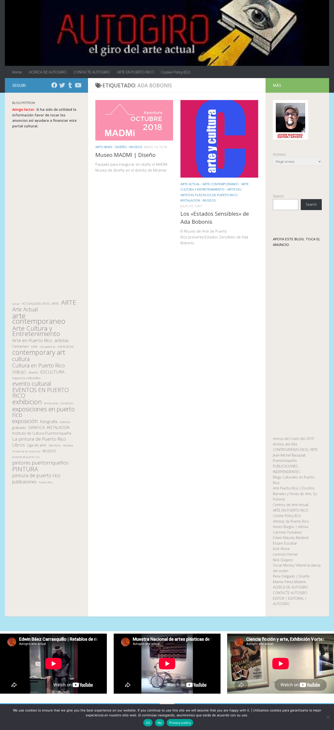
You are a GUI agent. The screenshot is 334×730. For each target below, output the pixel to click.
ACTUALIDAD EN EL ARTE (40, 303)
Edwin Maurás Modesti (291, 537)
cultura (21, 359)
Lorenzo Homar (285, 554)
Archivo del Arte (285, 444)
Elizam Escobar (285, 543)
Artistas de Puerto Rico (291, 521)
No (159, 723)
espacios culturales (26, 378)
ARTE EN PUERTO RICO (135, 72)
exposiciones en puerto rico (43, 411)
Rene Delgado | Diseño (291, 576)
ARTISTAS (234, 189)
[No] (327, 717)
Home (17, 72)
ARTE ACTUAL (190, 184)
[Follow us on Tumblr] (70, 85)
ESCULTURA (52, 372)
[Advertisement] (46, 214)
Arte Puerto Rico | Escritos (293, 488)
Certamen (20, 346)
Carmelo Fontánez (287, 532)
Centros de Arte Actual (290, 504)
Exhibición (66, 403)
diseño (33, 372)
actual (16, 303)
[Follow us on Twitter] (62, 85)
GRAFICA (36, 427)
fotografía (48, 421)
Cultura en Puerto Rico (38, 365)
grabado (19, 427)
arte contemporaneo (38, 318)
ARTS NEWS (103, 147)
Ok (148, 723)
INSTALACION (190, 200)
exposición (25, 421)
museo (68, 445)
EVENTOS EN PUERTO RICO (40, 392)
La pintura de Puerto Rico (39, 439)
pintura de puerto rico (36, 475)
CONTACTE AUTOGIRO (91, 72)
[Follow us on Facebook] (54, 85)
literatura (55, 445)
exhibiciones (51, 403)
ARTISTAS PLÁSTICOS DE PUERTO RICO (208, 195)
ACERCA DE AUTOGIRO (48, 72)
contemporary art (38, 352)
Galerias (64, 422)
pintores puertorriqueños (40, 463)
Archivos (279, 154)
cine (34, 346)
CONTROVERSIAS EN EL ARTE (295, 449)
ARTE (68, 302)
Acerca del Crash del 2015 (293, 438)
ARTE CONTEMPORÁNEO (220, 184)
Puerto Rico (46, 482)
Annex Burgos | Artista (290, 526)
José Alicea (281, 548)
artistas (62, 340)
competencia (47, 346)
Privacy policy (180, 723)
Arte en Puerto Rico (32, 340)
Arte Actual (25, 309)
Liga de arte (36, 445)
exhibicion (27, 402)
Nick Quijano (283, 560)
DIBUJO (19, 372)
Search (278, 196)
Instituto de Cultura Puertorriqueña (41, 433)
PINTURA (25, 469)
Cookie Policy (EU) (175, 72)
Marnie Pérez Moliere (289, 581)
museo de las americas (26, 451)
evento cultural (31, 383)
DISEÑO (121, 147)
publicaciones (24, 482)
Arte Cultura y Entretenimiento (36, 330)
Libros (18, 445)
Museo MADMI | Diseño (125, 154)
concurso (65, 346)
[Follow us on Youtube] (78, 85)
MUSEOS (136, 147)
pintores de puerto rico (26, 457)
